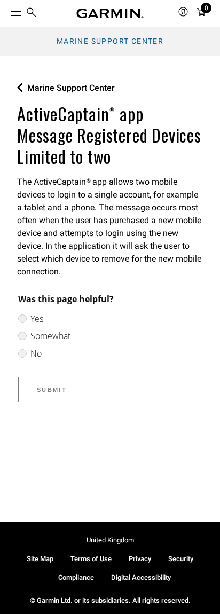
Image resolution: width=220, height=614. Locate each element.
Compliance (76, 577)
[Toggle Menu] (6, 10)
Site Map (40, 559)
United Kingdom (110, 540)
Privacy (140, 559)
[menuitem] (31, 13)
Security (180, 559)
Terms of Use (91, 559)
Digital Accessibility (141, 577)
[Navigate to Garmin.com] (110, 13)
